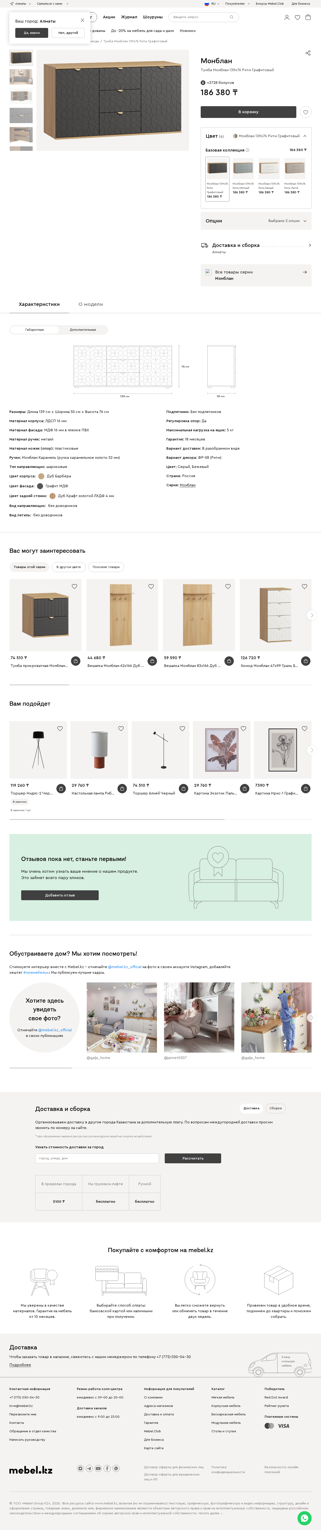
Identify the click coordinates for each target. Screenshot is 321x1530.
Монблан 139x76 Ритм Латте (294, 185)
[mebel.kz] (30, 1470)
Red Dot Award (276, 1397)
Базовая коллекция (225, 150)
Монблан (188, 485)
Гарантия (151, 1423)
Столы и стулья (223, 1431)
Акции (109, 17)
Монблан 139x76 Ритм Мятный (243, 185)
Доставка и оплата (159, 1414)
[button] (286, 17)
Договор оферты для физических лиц (174, 1467)
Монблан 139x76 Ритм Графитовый (217, 188)
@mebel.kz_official (124, 967)
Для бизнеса (154, 1439)
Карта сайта (154, 1448)
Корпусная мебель (226, 1406)
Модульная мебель (226, 1423)
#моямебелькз (36, 972)
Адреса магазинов (158, 1406)
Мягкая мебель (223, 1397)
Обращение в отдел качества (32, 1431)
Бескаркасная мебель (228, 1414)
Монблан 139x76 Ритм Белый (269, 185)
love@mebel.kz (21, 1406)
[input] (203, 17)
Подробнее (20, 1365)
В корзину (248, 112)
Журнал (129, 17)
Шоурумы (153, 17)
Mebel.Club (152, 1431)
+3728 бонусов (220, 83)
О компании (153, 1397)
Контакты (16, 1423)
